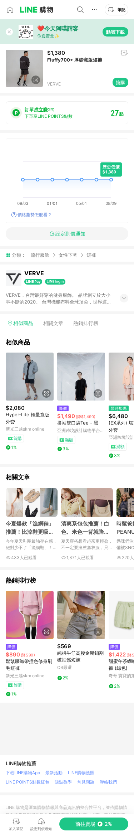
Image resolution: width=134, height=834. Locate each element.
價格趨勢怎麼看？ (35, 214)
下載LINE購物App (23, 772)
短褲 (91, 255)
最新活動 (54, 772)
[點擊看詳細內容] (30, 377)
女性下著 (68, 255)
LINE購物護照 (81, 772)
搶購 (120, 82)
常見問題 (85, 782)
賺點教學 (63, 782)
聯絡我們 (108, 782)
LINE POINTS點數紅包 (27, 782)
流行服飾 (40, 255)
